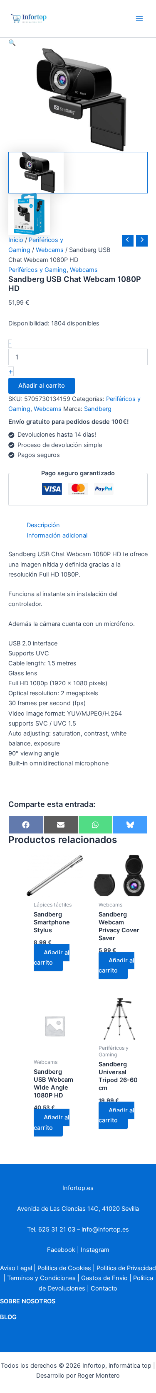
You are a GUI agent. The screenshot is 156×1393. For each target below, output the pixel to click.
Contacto (104, 1288)
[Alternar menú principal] (139, 18)
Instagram (95, 1250)
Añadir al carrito (41, 385)
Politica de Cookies (64, 1268)
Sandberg (97, 409)
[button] (78, 43)
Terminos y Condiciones (41, 1278)
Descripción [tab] (43, 525)
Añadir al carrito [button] (51, 957)
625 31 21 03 (56, 1229)
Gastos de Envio (104, 1278)
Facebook (61, 1250)
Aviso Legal (16, 1268)
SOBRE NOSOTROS (27, 1301)
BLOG (8, 1317)
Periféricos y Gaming (37, 270)
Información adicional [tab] (57, 535)
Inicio (15, 240)
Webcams (50, 250)
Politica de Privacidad (126, 1268)
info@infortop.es (105, 1229)
